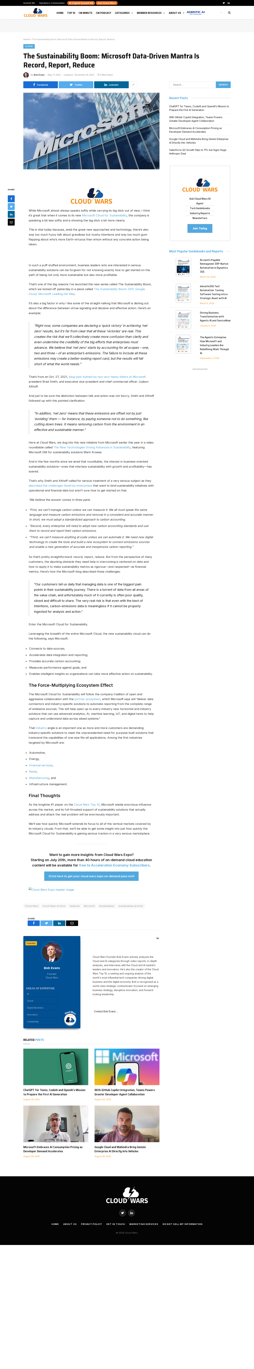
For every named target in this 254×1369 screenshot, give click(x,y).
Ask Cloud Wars (107, 3)
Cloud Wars (31, 906)
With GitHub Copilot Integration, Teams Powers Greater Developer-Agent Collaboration (125, 1092)
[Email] (11, 222)
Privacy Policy (91, 1224)
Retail (33, 771)
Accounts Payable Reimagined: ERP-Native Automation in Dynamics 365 (214, 266)
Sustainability (106, 906)
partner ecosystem (87, 699)
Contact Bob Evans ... (105, 1011)
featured (75, 906)
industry (41, 728)
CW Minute (85, 12)
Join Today (200, 228)
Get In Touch (115, 1224)
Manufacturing (39, 778)
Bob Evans (39, 75)
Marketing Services (143, 1224)
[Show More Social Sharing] (133, 84)
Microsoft (89, 906)
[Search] (229, 12)
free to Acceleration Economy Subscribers (114, 865)
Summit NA (29, 3)
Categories (122, 12)
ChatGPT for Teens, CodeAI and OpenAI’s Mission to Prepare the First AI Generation (54, 1092)
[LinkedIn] (11, 214)
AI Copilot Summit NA (81, 3)
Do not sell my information (183, 1224)
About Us (175, 12)
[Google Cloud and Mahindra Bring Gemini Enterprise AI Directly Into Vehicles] (127, 1124)
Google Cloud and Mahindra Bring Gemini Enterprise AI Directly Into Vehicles (120, 1149)
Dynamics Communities (52, 3)
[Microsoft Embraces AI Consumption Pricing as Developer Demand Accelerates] (55, 1124)
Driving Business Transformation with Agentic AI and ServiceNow (215, 317)
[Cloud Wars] (36, 12)
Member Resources (149, 12)
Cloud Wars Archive (54, 906)
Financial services (41, 765)
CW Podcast (103, 12)
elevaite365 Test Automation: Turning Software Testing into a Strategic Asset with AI (214, 292)
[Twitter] (11, 206)
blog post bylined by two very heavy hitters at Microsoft (107, 376)
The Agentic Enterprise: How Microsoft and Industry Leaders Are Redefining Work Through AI (214, 345)
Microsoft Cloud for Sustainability (104, 215)
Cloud (29, 46)
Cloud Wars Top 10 (86, 804)
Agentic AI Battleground (196, 11)
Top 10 (71, 12)
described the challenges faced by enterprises (60, 485)
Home (60, 12)
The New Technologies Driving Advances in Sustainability (92, 447)
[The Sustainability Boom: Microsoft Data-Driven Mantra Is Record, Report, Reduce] (91, 137)
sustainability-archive (131, 906)
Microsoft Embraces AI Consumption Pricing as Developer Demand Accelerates (53, 1149)
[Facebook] (11, 198)
